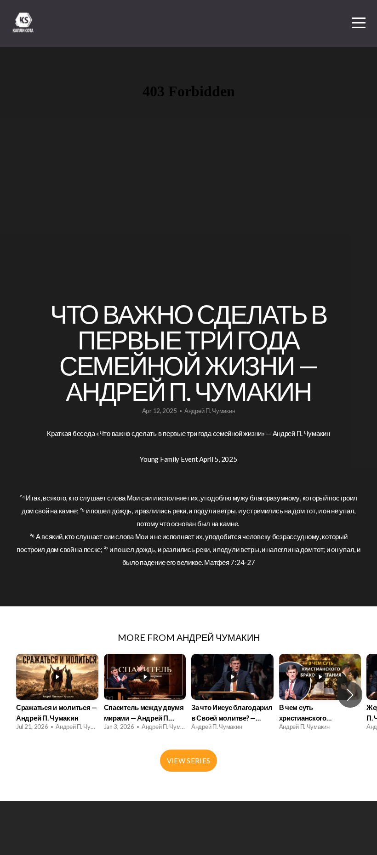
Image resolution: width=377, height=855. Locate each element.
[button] (350, 695)
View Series (188, 760)
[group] (57, 695)
